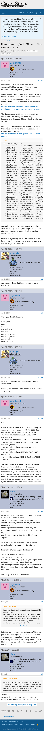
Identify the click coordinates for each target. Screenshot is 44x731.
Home (33, 724)
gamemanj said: (8, 606)
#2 (42, 279)
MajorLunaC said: (9, 679)
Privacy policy (19, 724)
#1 (42, 80)
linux (8, 53)
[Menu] (3, 12)
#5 (42, 418)
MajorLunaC (7, 51)
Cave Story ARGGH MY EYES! (13, 721)
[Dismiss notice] (41, 19)
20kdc (12, 491)
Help (27, 724)
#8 (42, 674)
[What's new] (36, 13)
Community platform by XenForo (20, 729)
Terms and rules (7, 724)
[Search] (41, 13)
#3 (42, 313)
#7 (42, 602)
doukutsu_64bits (32, 51)
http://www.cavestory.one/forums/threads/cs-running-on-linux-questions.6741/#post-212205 (20, 107)
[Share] (38, 80)
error (3, 53)
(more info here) (9, 36)
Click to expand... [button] (22, 625)
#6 (42, 511)
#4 (42, 377)
